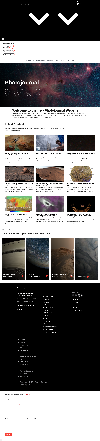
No (7, 398)
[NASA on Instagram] (76, 295)
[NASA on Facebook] (73, 295)
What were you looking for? (14, 404)
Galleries (57, 60)
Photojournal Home (30, 60)
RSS (68, 60)
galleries (34, 115)
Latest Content (50, 60)
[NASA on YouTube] (82, 295)
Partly (8, 399)
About (73, 60)
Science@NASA (41, 113)
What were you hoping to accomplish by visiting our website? (23, 418)
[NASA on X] (79, 295)
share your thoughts (42, 117)
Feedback (63, 60)
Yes (7, 396)
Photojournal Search (40, 60)
